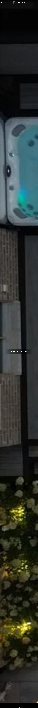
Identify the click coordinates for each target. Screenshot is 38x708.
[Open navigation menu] (2, 2)
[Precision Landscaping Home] (19, 2)
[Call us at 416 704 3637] (36, 2)
